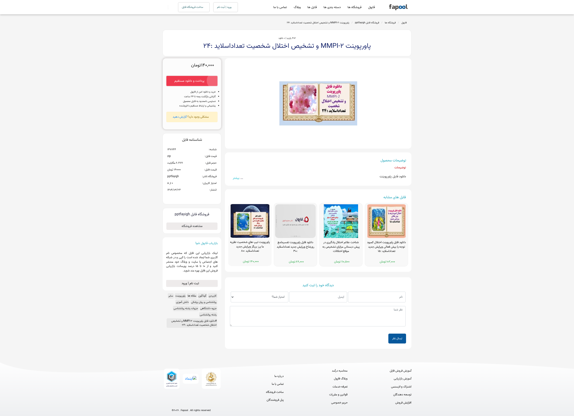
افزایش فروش (403, 403)
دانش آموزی (182, 302)
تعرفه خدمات (340, 387)
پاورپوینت (180, 296)
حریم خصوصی (339, 403)
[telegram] (183, 403)
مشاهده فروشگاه (192, 226)
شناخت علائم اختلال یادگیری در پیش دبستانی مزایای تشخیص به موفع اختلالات (341, 246)
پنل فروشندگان (275, 400)
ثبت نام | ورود (191, 283)
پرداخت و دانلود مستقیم (189, 81)
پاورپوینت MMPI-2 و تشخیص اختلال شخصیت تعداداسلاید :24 (318, 23)
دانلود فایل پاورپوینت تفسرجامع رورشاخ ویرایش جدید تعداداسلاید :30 (295, 246)
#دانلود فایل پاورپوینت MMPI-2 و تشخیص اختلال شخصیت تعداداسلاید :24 (194, 323)
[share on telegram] (186, 197)
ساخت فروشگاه (275, 392)
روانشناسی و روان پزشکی (204, 302)
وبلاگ (297, 7)
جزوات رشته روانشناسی (186, 308)
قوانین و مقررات (338, 394)
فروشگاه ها (354, 7)
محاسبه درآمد (340, 371)
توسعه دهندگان (402, 394)
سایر (170, 296)
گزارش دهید (180, 116)
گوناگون (202, 296)
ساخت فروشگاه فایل (193, 7)
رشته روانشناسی (208, 315)
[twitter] (199, 403)
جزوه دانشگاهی (208, 308)
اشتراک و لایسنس (401, 387)
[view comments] (197, 197)
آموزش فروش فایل (400, 371)
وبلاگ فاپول (341, 378)
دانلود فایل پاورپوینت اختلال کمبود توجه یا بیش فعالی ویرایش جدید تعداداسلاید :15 (386, 246)
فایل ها (312, 7)
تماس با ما (280, 7)
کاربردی (213, 296)
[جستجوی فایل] (170, 7)
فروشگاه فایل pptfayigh (367, 23)
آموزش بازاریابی (402, 378)
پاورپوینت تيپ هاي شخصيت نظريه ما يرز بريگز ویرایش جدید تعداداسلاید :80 (250, 246)
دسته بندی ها (332, 7)
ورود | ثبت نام (224, 7)
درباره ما (279, 376)
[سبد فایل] (164, 7)
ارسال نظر (397, 338)
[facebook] (174, 403)
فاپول (371, 7)
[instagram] (191, 403)
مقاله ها (192, 296)
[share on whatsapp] (191, 197)
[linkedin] (208, 403)
